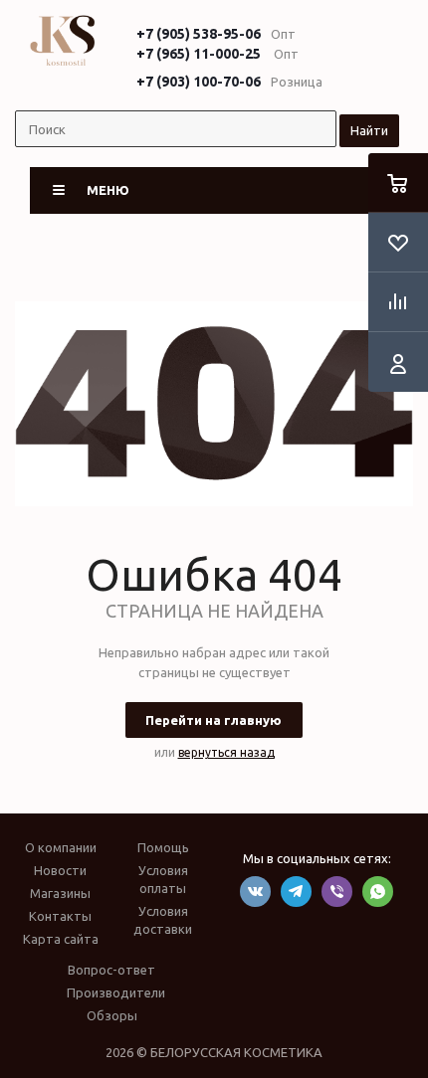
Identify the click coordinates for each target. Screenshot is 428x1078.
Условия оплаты (163, 879)
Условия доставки (162, 920)
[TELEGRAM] (296, 891)
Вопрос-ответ (111, 970)
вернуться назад (226, 752)
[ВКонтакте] (255, 891)
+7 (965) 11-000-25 (198, 54)
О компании (61, 847)
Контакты (60, 916)
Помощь (163, 847)
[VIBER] (336, 891)
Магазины (60, 893)
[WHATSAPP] (377, 891)
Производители (116, 992)
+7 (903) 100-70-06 (198, 82)
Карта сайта (61, 939)
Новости (60, 870)
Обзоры (112, 1015)
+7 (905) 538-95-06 (198, 34)
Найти (369, 130)
